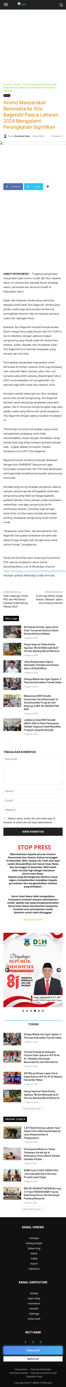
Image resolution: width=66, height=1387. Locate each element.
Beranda (7, 84)
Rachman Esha (22, 136)
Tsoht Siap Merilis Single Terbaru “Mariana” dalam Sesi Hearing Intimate (49, 599)
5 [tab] (39, 1011)
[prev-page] (5, 740)
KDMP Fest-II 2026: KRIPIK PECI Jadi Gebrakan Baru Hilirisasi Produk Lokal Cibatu (41, 1173)
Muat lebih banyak (32, 1108)
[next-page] (11, 740)
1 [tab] (23, 1011)
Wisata (17, 84)
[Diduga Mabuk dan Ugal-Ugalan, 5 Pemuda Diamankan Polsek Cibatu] (12, 684)
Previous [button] (7, 970)
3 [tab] (31, 1011)
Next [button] (59, 970)
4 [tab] (35, 1011)
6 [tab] (43, 1011)
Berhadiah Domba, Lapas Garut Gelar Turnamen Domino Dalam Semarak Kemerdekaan (41, 630)
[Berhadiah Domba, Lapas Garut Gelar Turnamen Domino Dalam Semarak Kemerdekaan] (12, 632)
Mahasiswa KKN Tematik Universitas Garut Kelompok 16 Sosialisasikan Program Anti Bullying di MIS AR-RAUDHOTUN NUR (41, 703)
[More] (47, 186)
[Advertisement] (33, 44)
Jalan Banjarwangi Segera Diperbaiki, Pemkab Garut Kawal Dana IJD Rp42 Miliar (41, 665)
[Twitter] (41, 1342)
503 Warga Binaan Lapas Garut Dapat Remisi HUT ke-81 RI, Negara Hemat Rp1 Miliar (43, 1076)
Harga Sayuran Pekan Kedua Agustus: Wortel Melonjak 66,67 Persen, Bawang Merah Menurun (42, 647)
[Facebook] (25, 1342)
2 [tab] (27, 1011)
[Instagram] (33, 1342)
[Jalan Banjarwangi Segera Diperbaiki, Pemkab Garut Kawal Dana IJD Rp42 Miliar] (12, 666)
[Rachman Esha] (5, 136)
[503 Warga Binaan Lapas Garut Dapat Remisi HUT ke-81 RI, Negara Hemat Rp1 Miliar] (12, 1078)
